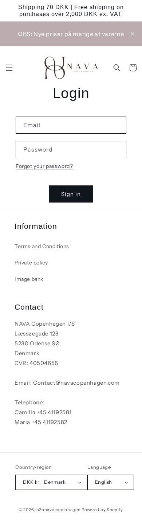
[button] (9, 68)
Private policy (31, 262)
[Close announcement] (132, 34)
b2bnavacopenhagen (58, 509)
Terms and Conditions (42, 246)
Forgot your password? (44, 166)
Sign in (71, 194)
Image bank (29, 279)
